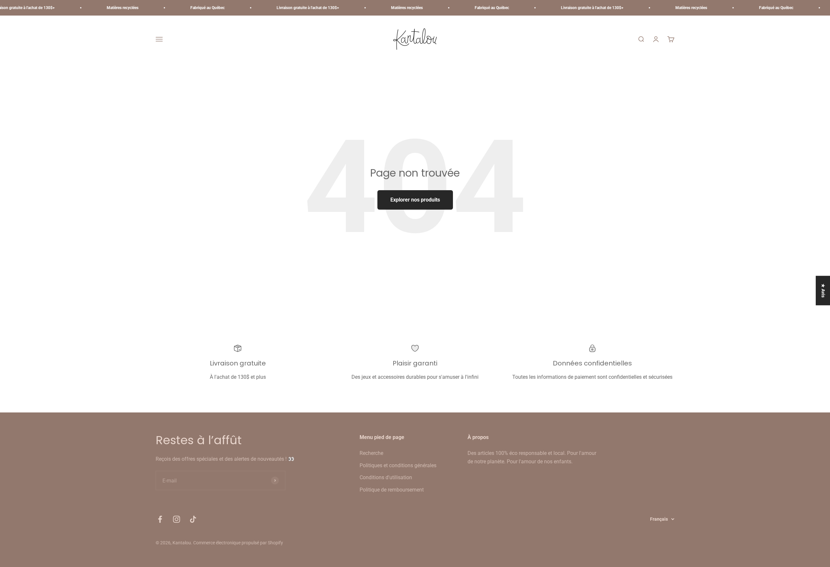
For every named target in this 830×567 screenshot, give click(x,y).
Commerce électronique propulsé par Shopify (238, 542)
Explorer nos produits (415, 200)
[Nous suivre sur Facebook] (160, 519)
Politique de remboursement (392, 490)
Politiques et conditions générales (398, 465)
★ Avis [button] (823, 290)
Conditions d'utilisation (386, 477)
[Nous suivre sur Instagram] (176, 519)
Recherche (371, 453)
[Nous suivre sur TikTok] (193, 519)
